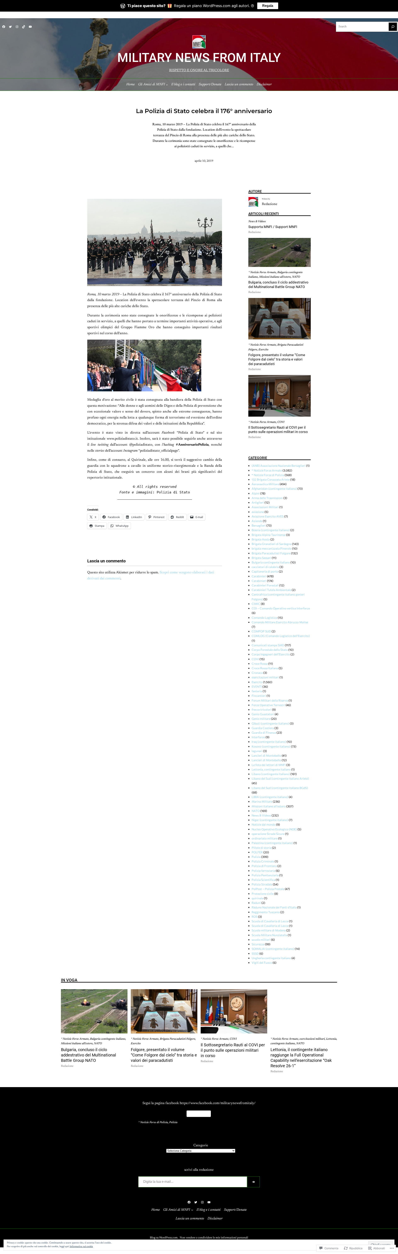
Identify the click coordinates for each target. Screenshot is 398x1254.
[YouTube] (30, 26)
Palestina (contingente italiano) (272, 843)
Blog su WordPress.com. (164, 1237)
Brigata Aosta (261, 539)
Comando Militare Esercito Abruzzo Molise (280, 622)
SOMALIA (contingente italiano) (273, 948)
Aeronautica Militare (265, 484)
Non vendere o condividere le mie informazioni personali (214, 1237)
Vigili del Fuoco (262, 962)
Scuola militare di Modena (269, 930)
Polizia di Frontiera (264, 866)
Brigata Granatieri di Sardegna (271, 544)
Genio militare (261, 718)
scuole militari (261, 939)
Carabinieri (259, 576)
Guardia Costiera (263, 728)
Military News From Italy (199, 58)
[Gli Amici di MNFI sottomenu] (167, 85)
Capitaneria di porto (265, 571)
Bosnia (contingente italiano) (271, 530)
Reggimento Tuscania (266, 912)
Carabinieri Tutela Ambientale (271, 590)
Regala (267, 5)
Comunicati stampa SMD (268, 645)
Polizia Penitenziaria (265, 875)
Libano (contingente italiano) (271, 774)
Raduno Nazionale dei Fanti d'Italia (274, 907)
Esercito (263, 349)
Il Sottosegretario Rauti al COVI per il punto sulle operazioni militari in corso (278, 430)
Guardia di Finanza (264, 732)
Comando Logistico (264, 617)
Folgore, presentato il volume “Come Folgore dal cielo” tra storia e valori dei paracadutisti (276, 359)
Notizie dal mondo (263, 824)
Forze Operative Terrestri (268, 705)
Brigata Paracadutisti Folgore (271, 553)
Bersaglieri (259, 525)
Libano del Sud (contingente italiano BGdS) (280, 788)
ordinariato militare (265, 838)
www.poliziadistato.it (122, 438)
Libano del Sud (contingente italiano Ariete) (280, 778)
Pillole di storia (261, 847)
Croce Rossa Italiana (265, 668)
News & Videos (257, 221)
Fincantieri (259, 695)
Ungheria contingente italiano (271, 958)
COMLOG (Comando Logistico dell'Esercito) (281, 636)
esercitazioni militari (265, 677)
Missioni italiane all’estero (275, 277)
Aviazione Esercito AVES (268, 516)
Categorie (200, 1145)
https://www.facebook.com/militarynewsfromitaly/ (218, 1103)
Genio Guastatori (263, 714)
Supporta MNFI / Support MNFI (272, 227)
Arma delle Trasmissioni (267, 498)
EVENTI (257, 686)
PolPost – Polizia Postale (268, 889)
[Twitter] (10, 26)
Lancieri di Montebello (266, 755)
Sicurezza (258, 944)
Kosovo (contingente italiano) (271, 746)
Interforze (258, 737)
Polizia (256, 857)
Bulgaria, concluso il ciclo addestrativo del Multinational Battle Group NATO (278, 284)
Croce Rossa (260, 663)
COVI (280, 422)
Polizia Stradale (262, 884)
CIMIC (256, 603)
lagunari (257, 751)
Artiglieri (258, 502)
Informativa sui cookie (81, 1246)
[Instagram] (17, 26)
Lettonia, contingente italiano (271, 769)
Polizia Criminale (263, 861)
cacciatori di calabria (265, 567)
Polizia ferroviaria (263, 870)
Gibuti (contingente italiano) (270, 723)
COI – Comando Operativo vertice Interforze (281, 608)
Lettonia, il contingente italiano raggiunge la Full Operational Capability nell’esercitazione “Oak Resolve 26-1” (301, 1057)
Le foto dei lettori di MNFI (269, 765)
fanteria (257, 691)
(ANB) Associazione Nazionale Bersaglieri (279, 465)
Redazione (269, 204)
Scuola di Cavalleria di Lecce (270, 921)
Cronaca (257, 672)
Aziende (257, 521)
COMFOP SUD (261, 631)
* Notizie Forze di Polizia (268, 475)
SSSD (255, 953)
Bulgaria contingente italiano (271, 562)
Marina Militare (262, 801)
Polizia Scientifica (263, 879)
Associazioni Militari (265, 507)
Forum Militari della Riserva (270, 700)
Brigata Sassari (261, 557)
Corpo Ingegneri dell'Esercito (271, 654)
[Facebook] (3, 26)
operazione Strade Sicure (268, 834)
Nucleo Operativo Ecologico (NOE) (274, 829)
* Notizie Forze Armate (262, 272)
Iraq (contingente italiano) (269, 741)
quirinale (257, 898)
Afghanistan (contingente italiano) (274, 488)
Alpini (256, 493)
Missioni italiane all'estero (269, 806)
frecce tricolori (261, 709)
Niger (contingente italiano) (270, 820)
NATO (296, 277)
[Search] (393, 27)
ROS (254, 916)
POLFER (257, 852)
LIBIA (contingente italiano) (270, 797)
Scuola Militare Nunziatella (269, 935)
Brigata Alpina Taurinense (268, 535)
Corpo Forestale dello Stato (270, 649)
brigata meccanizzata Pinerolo (271, 548)
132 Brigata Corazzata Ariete (271, 479)
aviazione (258, 512)
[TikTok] (23, 26)
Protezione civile (263, 893)
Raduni (256, 902)
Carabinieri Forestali (265, 585)
